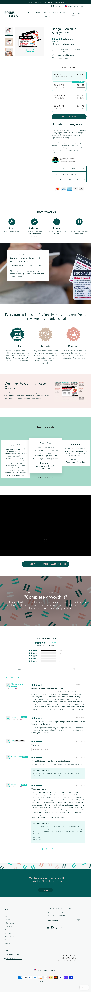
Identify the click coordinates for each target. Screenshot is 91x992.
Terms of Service (9, 926)
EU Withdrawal (9, 933)
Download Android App (14, 958)
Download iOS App (12, 955)
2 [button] (42, 849)
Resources (45, 16)
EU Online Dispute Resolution (14, 930)
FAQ (5, 916)
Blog (5, 913)
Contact (7, 943)
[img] (36, 685)
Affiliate (7, 919)
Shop (29, 12)
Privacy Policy (9, 936)
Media (6, 940)
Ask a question (69, 179)
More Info (69, 169)
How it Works (44, 12)
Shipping (54, 44)
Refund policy (9, 923)
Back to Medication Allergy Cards (47, 564)
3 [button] (46, 849)
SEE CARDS (45, 890)
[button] (57, 39)
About (59, 12)
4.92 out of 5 (51, 643)
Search (6, 909)
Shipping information (69, 174)
